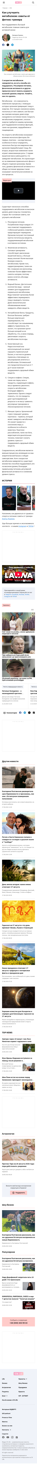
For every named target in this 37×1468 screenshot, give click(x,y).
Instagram (7, 596)
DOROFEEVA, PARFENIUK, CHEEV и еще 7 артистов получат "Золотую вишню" (18, 1297)
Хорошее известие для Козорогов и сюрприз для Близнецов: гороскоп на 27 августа (18, 1014)
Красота (21, 1392)
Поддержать (20, 1193)
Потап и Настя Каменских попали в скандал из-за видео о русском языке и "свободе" (18, 839)
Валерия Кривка (17, 35)
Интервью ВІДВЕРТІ (9, 1409)
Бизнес (4, 1383)
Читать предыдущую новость (13, 687)
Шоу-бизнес (22, 1383)
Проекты (21, 1379)
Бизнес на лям (7, 1426)
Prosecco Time (7, 1418)
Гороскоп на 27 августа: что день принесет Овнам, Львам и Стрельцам (17, 926)
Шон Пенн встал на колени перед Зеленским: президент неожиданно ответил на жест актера (17, 1080)
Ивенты (5, 1422)
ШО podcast (6, 1414)
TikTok (14, 596)
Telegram (8, 594)
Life (11, 8)
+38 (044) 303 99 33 (18, 1323)
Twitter (27, 594)
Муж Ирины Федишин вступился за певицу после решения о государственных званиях (17, 1060)
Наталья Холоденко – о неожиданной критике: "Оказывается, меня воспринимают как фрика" (13, 695)
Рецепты (5, 1392)
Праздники (22, 1387)
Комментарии (12, 713)
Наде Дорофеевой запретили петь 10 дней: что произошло (18, 1278)
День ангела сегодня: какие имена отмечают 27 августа (16, 885)
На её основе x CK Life (10, 1400)
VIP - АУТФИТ (23, 1396)
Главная (5, 8)
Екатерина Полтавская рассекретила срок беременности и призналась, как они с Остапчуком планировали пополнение (18, 795)
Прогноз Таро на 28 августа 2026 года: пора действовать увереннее (18, 1165)
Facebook (15, 594)
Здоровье (6, 605)
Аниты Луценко (8, 519)
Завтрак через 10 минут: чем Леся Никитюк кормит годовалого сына (16, 1040)
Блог (4, 1396)
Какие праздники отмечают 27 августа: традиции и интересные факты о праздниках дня (16, 970)
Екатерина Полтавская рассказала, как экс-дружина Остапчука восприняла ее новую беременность (18, 1237)
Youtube (21, 594)
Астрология (6, 1387)
